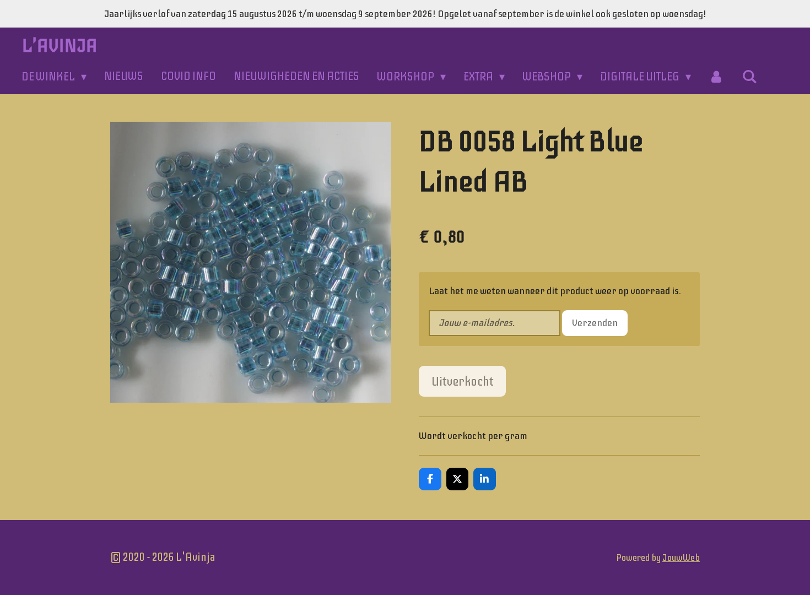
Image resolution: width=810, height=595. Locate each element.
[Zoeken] (749, 77)
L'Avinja (60, 46)
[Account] (716, 77)
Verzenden (595, 323)
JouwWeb (681, 558)
